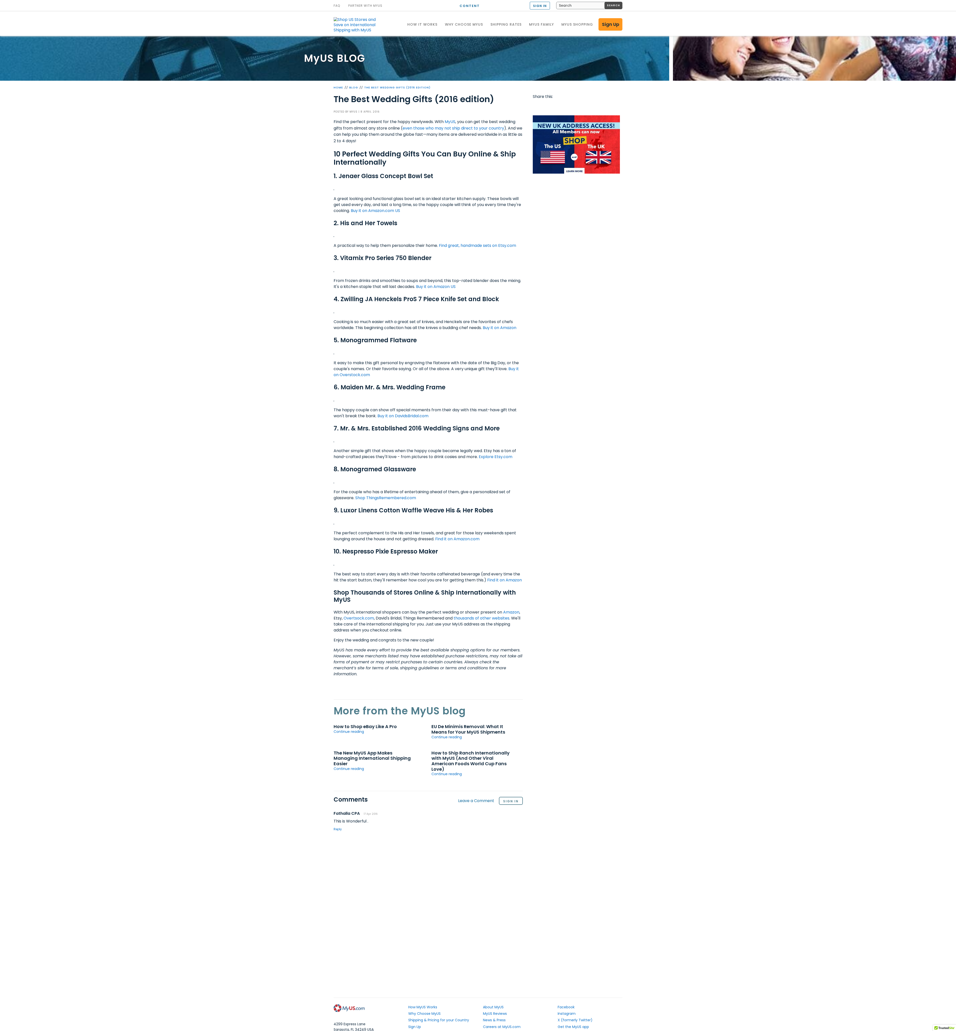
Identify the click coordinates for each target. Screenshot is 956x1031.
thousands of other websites (481, 618)
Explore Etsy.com (495, 457)
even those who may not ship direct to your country (453, 128)
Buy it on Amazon (499, 328)
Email (566, 107)
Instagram (567, 1013)
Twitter (547, 107)
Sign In (511, 801)
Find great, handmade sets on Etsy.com (477, 245)
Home (338, 87)
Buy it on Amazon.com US (375, 210)
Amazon (511, 612)
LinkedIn (595, 107)
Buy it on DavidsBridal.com (402, 416)
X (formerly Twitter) (575, 1020)
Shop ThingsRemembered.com (385, 498)
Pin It (576, 107)
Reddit (557, 107)
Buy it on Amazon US (436, 286)
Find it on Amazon (504, 580)
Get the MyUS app (573, 1026)
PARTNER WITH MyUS (365, 6)
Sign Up (610, 24)
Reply (338, 829)
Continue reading (349, 731)
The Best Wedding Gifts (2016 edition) (397, 87)
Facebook (537, 107)
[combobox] (589, 5)
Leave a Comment (476, 801)
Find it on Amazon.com (457, 539)
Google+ (585, 107)
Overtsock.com (359, 618)
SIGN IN (540, 6)
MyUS (450, 122)
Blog (353, 87)
